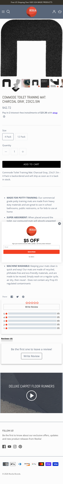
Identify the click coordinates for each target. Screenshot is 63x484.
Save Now (31, 252)
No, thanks (31, 256)
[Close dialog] (59, 223)
